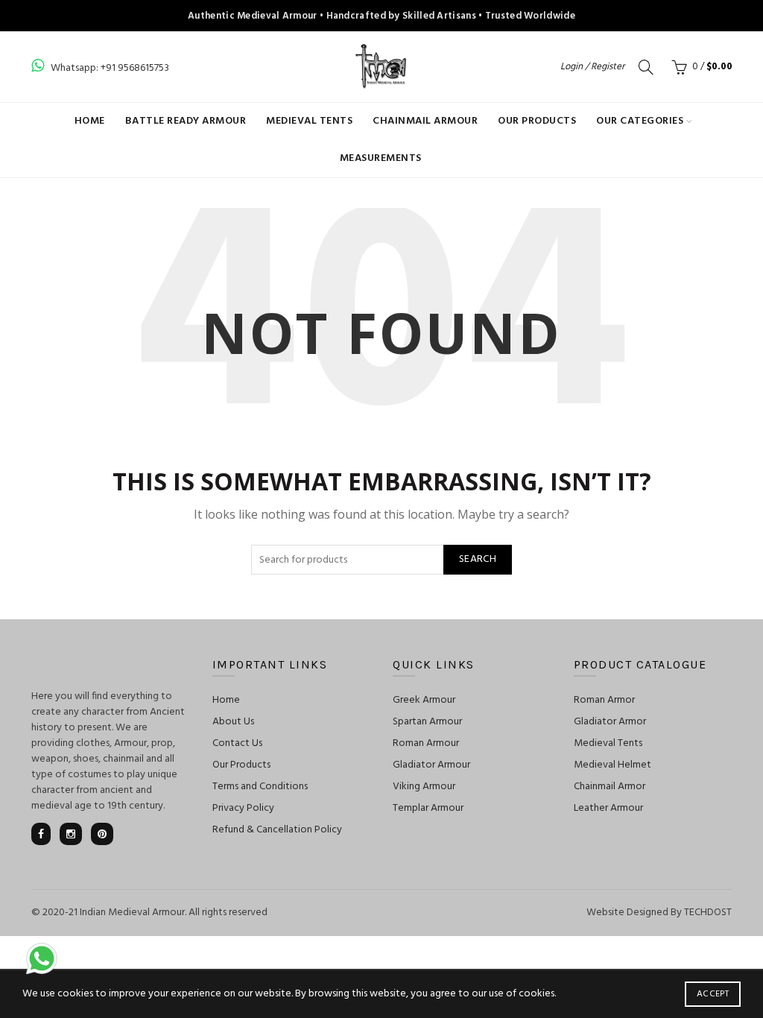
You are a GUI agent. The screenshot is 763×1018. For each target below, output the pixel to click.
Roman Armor (604, 700)
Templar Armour (428, 808)
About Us (233, 721)
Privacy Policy (243, 808)
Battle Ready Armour (186, 121)
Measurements (381, 158)
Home (90, 121)
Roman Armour (426, 743)
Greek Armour (424, 700)
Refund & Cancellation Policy (277, 829)
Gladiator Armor (610, 721)
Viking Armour (424, 786)
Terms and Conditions (260, 786)
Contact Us (237, 743)
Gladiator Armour (431, 765)
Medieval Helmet (612, 765)
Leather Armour (608, 808)
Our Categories (639, 121)
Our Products (537, 121)
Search (477, 559)
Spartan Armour (427, 721)
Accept (713, 994)
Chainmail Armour (425, 121)
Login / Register (592, 67)
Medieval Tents (309, 121)
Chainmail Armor (609, 786)
